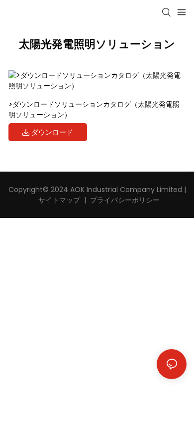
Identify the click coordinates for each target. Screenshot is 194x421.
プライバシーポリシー (125, 200)
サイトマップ (58, 200)
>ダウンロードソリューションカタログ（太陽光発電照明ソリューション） (94, 109)
